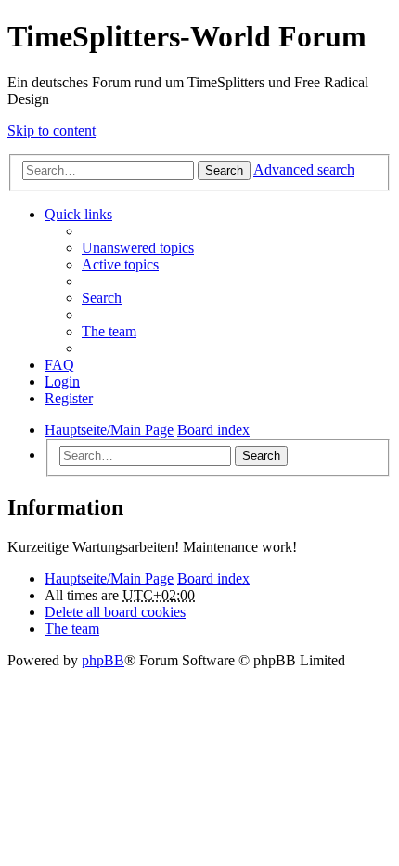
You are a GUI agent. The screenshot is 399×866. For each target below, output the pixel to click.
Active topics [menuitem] (120, 264)
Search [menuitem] (102, 298)
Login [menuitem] (62, 381)
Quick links (78, 214)
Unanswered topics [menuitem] (138, 248)
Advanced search (303, 169)
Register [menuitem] (69, 398)
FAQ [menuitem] (59, 365)
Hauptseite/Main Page (109, 578)
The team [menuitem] (109, 331)
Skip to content (51, 130)
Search (224, 170)
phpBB (103, 660)
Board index (213, 578)
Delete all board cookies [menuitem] (115, 612)
